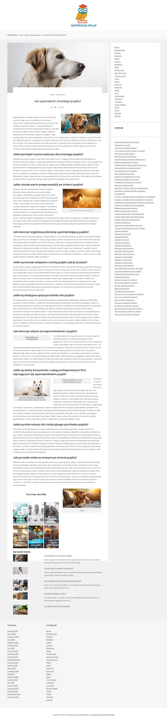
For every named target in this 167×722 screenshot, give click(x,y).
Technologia (119, 96)
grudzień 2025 (12, 654)
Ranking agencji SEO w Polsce (126, 211)
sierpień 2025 (12, 665)
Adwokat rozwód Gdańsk (124, 265)
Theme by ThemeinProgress (77, 715)
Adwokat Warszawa (122, 243)
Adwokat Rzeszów (121, 237)
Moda (117, 67)
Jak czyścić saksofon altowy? (126, 283)
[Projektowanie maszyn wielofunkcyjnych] (51, 536)
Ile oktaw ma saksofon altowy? (127, 306)
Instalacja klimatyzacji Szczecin (127, 274)
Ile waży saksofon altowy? (125, 286)
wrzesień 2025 (12, 663)
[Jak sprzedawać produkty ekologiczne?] (20, 536)
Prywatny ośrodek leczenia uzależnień (129, 205)
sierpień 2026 (12, 631)
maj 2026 (11, 640)
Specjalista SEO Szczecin (124, 251)
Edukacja (118, 56)
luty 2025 (11, 683)
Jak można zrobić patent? (125, 154)
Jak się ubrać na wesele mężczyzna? (58, 568)
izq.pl (82, 510)
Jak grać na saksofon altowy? (126, 297)
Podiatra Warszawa (122, 277)
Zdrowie (118, 116)
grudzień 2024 (13, 688)
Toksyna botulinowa (122, 222)
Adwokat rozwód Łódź (123, 260)
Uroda (117, 108)
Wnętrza (118, 113)
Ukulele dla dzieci (121, 231)
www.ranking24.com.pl (72, 382)
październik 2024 (13, 694)
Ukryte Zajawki (35, 35)
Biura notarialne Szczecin (124, 174)
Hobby (117, 59)
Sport (117, 93)
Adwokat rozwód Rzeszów (125, 254)
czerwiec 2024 (13, 697)
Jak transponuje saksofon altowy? (128, 311)
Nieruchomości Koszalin (124, 185)
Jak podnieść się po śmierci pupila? (58, 556)
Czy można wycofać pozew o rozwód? (130, 151)
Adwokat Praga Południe (124, 248)
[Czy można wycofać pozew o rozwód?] (20, 513)
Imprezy (118, 62)
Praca (117, 79)
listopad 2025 (12, 657)
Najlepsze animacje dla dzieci (126, 208)
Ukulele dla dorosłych (123, 245)
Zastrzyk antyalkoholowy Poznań (127, 177)
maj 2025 (11, 674)
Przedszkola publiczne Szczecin (127, 179)
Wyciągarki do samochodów (126, 171)
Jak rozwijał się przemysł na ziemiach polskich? (62, 581)
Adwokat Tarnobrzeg (123, 234)
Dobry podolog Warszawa (125, 300)
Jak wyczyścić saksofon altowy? (127, 314)
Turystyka (118, 102)
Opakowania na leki (122, 145)
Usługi (117, 110)
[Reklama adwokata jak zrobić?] (36, 536)
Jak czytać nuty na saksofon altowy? (129, 294)
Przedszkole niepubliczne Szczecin (128, 182)
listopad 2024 (12, 691)
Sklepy (117, 90)
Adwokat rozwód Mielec (124, 257)
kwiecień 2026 (13, 643)
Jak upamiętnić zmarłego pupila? (128, 168)
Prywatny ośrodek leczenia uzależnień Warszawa (134, 200)
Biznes (27, 35)
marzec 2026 (12, 645)
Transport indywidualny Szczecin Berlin (130, 228)
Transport (118, 99)
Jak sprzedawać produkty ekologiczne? (130, 159)
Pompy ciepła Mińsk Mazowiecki (127, 220)
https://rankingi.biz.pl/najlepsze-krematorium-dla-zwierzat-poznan (32, 399)
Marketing (118, 65)
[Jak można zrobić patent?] (36, 513)
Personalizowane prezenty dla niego (129, 268)
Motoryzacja (119, 70)
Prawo (117, 82)
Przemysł (118, 85)
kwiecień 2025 (12, 677)
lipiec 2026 (11, 634)
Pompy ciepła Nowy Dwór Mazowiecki (129, 217)
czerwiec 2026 (13, 637)
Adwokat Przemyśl (122, 240)
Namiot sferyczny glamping (125, 156)
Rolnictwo (118, 87)
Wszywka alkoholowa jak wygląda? (128, 271)
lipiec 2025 (11, 668)
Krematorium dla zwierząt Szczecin (128, 225)
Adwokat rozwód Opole (124, 263)
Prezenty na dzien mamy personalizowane (131, 188)
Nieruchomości (120, 73)
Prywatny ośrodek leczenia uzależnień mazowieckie (135, 197)
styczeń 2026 (12, 651)
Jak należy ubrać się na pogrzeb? (57, 606)
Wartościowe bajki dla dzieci (126, 148)
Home (21, 35)
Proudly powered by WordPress (102, 715)
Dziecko (118, 53)
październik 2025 (13, 660)
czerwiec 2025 (13, 671)
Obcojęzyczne (120, 76)
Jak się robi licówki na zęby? (55, 593)
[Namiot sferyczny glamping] (51, 513)
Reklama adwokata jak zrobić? (126, 162)
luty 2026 (11, 648)
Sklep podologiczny (122, 288)
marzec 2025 (12, 680)
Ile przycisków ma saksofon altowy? (129, 309)
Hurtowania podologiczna (125, 291)
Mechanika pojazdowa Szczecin (127, 142)
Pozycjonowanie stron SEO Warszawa (129, 214)
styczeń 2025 (12, 686)
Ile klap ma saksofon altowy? (126, 280)
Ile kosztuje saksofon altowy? (126, 303)
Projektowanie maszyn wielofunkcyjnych (130, 165)
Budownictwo (120, 50)
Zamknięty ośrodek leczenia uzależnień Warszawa (134, 202)
